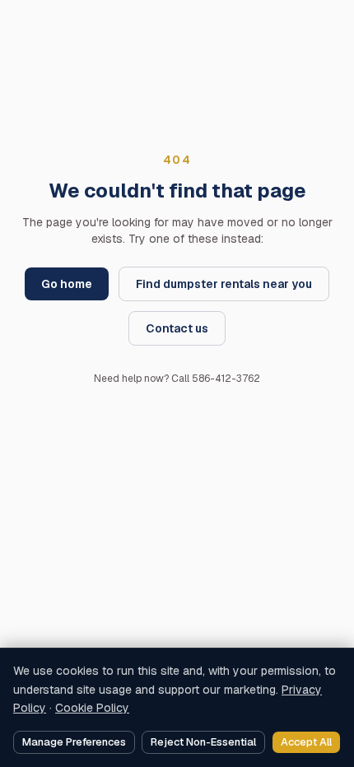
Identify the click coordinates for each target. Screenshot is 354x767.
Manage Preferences (74, 742)
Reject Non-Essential (203, 742)
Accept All (306, 742)
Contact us (177, 328)
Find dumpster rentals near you (224, 284)
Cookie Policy (92, 707)
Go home (66, 284)
